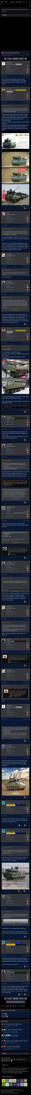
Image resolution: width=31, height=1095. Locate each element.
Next (21, 58)
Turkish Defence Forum (9, 1049)
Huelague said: (6, 346)
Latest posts (4, 1021)
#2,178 (27, 908)
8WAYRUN (16, 1092)
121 (24, 808)
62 (24, 750)
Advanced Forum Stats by (12, 1090)
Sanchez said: (6, 847)
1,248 (27, 511)
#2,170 (27, 574)
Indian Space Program (15, 1029)
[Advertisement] (15, 34)
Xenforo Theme (7, 1091)
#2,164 (27, 266)
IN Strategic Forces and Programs (11, 1032)
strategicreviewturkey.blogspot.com (21, 513)
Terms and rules (13, 1059)
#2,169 (27, 520)
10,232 (27, 750)
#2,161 (27, 76)
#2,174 (27, 719)
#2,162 (27, 102)
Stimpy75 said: (6, 460)
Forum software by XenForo (11, 1089)
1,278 (27, 900)
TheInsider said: (6, 105)
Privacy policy (22, 1059)
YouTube (3, 1015)
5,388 (27, 258)
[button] (1, 2)
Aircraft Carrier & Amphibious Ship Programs (17, 1040)
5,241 (27, 94)
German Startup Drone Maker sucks (13, 1024)
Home (8, 1060)
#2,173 (27, 682)
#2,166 (27, 342)
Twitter (3, 1013)
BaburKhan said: (6, 578)
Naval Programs (13, 1035)
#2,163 (27, 225)
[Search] (26, 2)
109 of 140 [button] (15, 58)
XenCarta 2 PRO (4, 1092)
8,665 (27, 217)
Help (4, 1060)
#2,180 (27, 983)
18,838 (27, 808)
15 (24, 217)
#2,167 (27, 429)
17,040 (27, 68)
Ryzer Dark (7, 1058)
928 (27, 421)
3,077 (27, 286)
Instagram (4, 1016)
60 (24, 94)
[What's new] (24, 2)
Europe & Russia (7, 1026)
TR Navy (5, 1038)
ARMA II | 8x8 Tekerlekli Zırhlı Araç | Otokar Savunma (16, 480)
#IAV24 (14, 728)
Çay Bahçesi (13, 1046)
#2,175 (27, 757)
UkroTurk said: (6, 270)
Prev (10, 58)
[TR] (2, 53)
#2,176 (27, 815)
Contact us (5, 1059)
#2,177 (27, 844)
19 (24, 258)
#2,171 (27, 619)
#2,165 (27, 294)
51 (24, 68)
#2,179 (27, 955)
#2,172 (27, 652)
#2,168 (27, 457)
